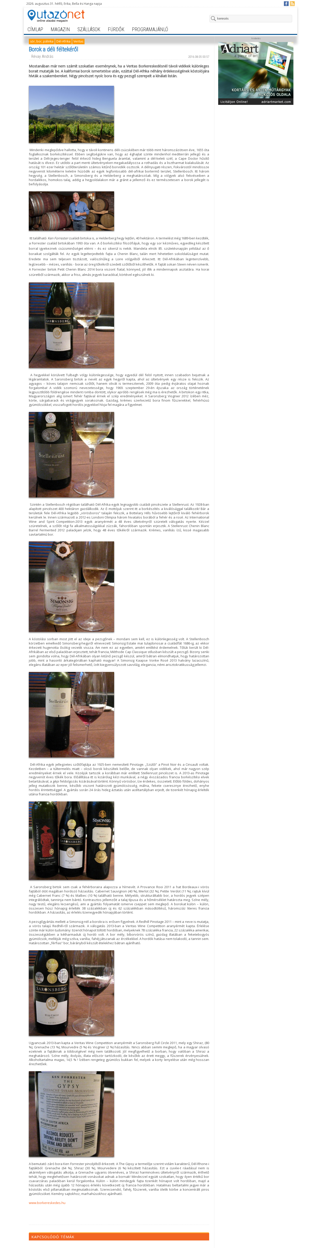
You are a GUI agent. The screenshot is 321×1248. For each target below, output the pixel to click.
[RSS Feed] (292, 3)
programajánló (150, 29)
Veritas (78, 41)
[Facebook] (286, 3)
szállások (88, 29)
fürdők (116, 29)
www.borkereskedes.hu (47, 1202)
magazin (60, 29)
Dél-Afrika (63, 41)
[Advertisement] (255, 138)
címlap (35, 29)
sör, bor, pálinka (41, 41)
